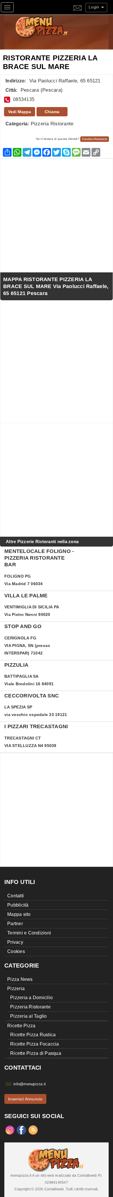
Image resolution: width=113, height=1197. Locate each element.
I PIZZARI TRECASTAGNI (36, 726)
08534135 (23, 99)
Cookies (16, 951)
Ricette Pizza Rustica (33, 1034)
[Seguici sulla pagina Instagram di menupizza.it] (9, 1130)
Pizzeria (16, 988)
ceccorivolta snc (31, 696)
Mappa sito (19, 914)
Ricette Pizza (21, 1025)
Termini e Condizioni (29, 932)
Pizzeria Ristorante (52, 123)
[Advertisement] (56, 215)
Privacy (15, 942)
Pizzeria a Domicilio (31, 997)
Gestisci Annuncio (94, 139)
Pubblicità (18, 905)
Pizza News (20, 979)
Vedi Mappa (19, 111)
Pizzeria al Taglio (28, 1016)
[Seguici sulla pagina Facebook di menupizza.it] (21, 1130)
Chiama (52, 111)
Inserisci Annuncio (25, 1099)
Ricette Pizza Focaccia (34, 1044)
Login (95, 7)
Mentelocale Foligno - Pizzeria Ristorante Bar (39, 558)
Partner (15, 923)
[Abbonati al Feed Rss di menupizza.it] (33, 1130)
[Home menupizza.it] (54, 27)
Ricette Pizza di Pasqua (35, 1053)
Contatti (15, 895)
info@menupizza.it (29, 1084)
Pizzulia (16, 665)
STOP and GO (22, 626)
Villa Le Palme (26, 595)
